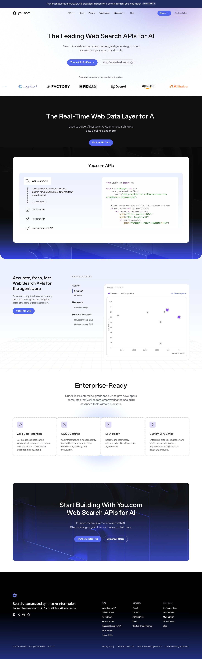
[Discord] (23, 614)
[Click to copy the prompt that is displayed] (117, 63)
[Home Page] (15, 595)
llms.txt (51, 647)
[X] (18, 614)
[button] (71, 13)
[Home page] (21, 13)
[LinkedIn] (14, 614)
